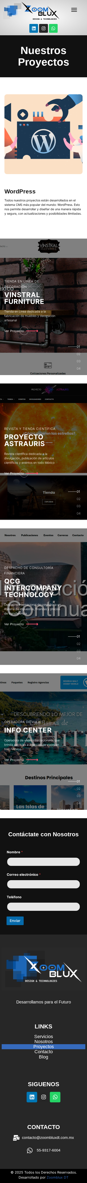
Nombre (15, 852)
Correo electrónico (24, 875)
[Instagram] (43, 28)
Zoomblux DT (57, 1177)
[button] (74, 9)
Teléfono (14, 897)
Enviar (15, 921)
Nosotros (43, 1041)
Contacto (43, 1051)
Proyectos (43, 1046)
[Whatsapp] (53, 28)
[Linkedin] (33, 28)
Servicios (43, 1036)
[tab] (79, 348)
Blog (43, 1057)
